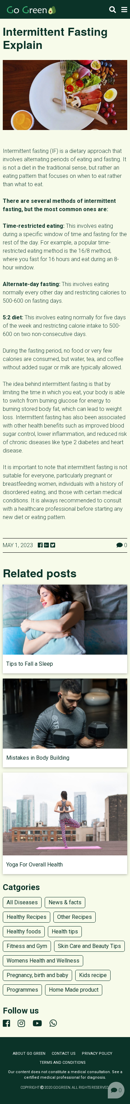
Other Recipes (74, 917)
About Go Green (29, 1053)
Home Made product (73, 989)
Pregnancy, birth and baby (37, 975)
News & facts (65, 902)
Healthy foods (24, 931)
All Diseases (22, 902)
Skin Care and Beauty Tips (89, 946)
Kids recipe (93, 975)
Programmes (22, 989)
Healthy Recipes (26, 917)
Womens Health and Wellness (43, 960)
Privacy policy (97, 1053)
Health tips (65, 931)
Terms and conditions (63, 1062)
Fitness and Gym (27, 946)
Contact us (64, 1053)
